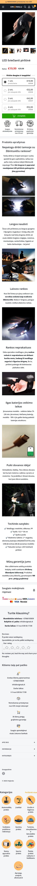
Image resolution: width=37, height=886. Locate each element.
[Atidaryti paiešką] (25, 7)
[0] (33, 7)
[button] (18, 82)
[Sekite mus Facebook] (3, 773)
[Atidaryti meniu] (3, 7)
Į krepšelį (21, 116)
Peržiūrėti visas (31, 792)
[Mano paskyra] (29, 7)
